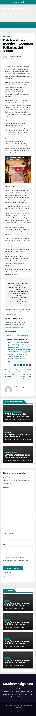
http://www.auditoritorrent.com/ (14, 327)
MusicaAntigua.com (13, 8)
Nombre (5, 523)
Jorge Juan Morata (22, 335)
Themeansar (18, 707)
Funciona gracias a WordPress (12, 705)
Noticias (7, 600)
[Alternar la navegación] (33, 25)
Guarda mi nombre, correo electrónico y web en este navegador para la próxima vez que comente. (17, 560)
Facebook (8, 335)
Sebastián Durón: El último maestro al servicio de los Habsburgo (25, 374)
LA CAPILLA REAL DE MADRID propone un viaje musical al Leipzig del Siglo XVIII (18, 345)
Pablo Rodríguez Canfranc (22, 419)
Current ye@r (7, 572)
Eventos (20, 411)
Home (12, 712)
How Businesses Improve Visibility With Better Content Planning (17, 605)
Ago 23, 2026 (8, 627)
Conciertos (6, 36)
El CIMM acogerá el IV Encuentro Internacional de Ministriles (16, 416)
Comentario (7, 487)
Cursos (14, 411)
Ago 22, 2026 (8, 646)
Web (13, 335)
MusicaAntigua (16, 56)
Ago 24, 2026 (8, 608)
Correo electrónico (9, 533)
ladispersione (19, 608)
